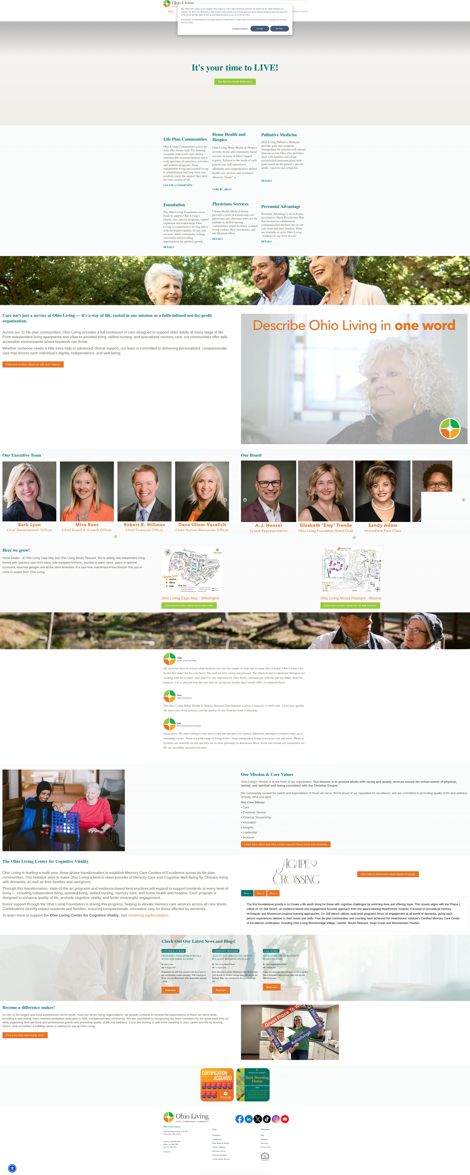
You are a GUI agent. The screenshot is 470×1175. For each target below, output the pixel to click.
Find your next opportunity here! (25, 1035)
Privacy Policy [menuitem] (266, 1147)
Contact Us (167, 1152)
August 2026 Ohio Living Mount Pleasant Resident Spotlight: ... (232, 957)
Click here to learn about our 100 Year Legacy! (33, 364)
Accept (260, 28)
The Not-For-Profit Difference (235, 82)
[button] (12, 1168)
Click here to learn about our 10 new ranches (350, 605)
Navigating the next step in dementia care (281, 957)
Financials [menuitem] (264, 1139)
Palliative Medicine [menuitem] (219, 1147)
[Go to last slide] (6, 500)
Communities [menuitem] (217, 1139)
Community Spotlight (225, 950)
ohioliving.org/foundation (148, 915)
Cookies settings (240, 28)
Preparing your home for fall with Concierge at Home (181, 957)
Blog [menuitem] (262, 1135)
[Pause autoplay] (116, 536)
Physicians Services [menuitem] (219, 1151)
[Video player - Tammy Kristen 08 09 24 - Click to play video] (290, 1032)
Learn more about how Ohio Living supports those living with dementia (286, 844)
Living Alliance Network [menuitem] (221, 1159)
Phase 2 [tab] (260, 893)
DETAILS (217, 239)
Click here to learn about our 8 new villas (189, 605)
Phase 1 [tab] (247, 893)
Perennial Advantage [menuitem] (219, 1155)
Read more (170, 990)
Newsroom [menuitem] (264, 1143)
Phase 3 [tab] (273, 893)
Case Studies (271, 950)
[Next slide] (225, 500)
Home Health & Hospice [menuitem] (220, 1143)
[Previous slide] (245, 500)
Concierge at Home (174, 950)
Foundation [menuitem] (216, 1135)
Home (171, 11)
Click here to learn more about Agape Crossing (388, 874)
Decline (279, 28)
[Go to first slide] (464, 500)
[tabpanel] (354, 913)
